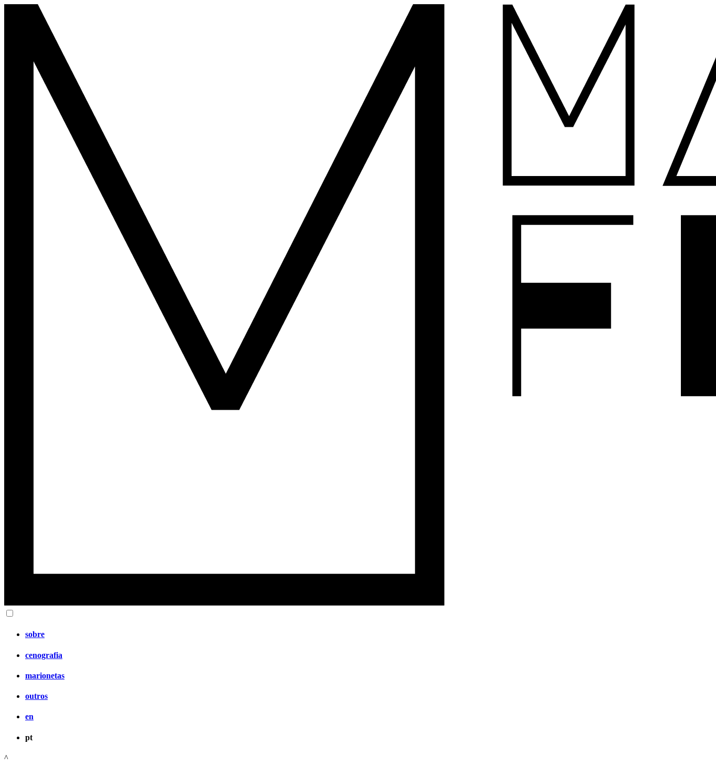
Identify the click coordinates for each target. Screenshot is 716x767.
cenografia (43, 655)
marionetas (44, 675)
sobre (35, 634)
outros (36, 696)
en (29, 716)
